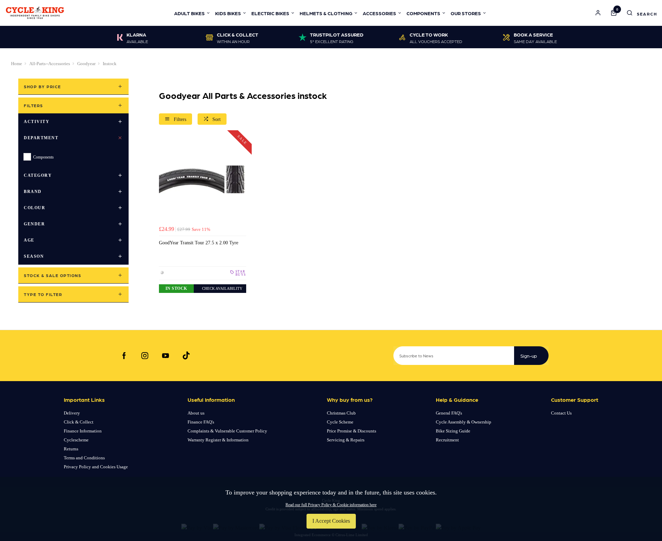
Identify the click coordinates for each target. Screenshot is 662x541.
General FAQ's (449, 413)
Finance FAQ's (201, 422)
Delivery (72, 413)
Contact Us (561, 413)
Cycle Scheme (340, 422)
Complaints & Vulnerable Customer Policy (227, 430)
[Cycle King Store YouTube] (165, 355)
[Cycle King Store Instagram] (144, 355)
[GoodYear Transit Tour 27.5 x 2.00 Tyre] (202, 179)
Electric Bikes (270, 13)
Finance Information (83, 430)
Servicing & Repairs (345, 439)
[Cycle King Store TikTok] (186, 355)
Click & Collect (78, 422)
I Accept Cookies (331, 521)
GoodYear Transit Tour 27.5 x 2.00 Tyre (198, 242)
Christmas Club (341, 413)
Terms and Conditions (84, 457)
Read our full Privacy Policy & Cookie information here (331, 505)
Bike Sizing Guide (453, 430)
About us (196, 413)
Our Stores (466, 13)
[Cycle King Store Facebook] (124, 355)
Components (423, 13)
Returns (71, 448)
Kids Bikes (228, 13)
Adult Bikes (189, 13)
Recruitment (447, 439)
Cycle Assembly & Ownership (463, 422)
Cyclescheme (76, 439)
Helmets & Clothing (326, 13)
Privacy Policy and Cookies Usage (96, 466)
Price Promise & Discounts (351, 430)
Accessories (379, 13)
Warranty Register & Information (218, 439)
